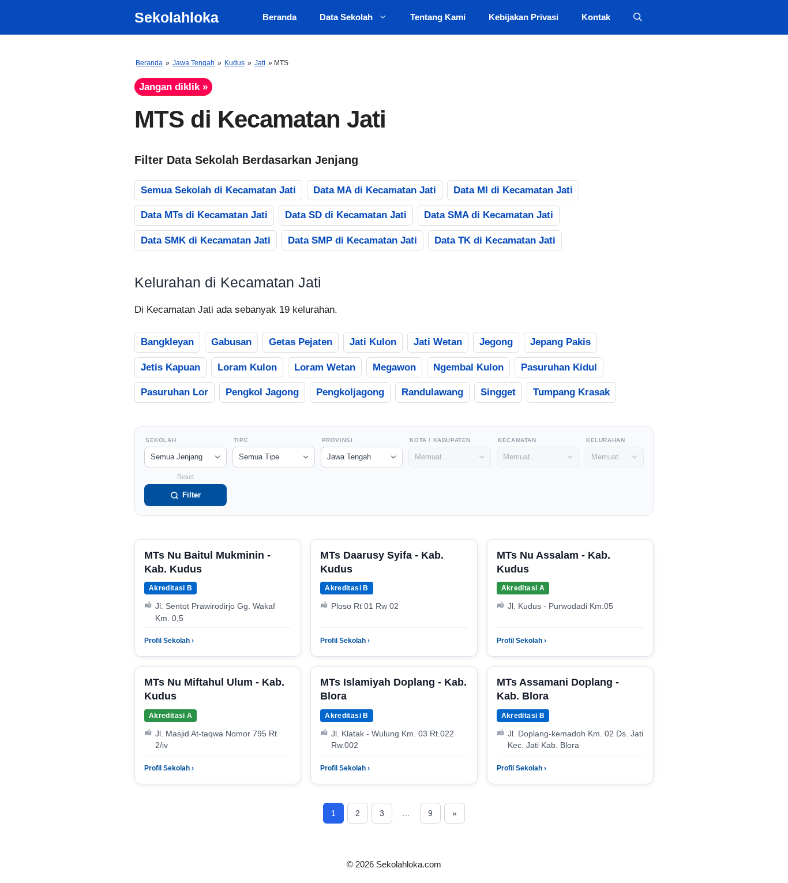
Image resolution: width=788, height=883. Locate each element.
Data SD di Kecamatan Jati (346, 214)
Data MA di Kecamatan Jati (374, 190)
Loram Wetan (324, 367)
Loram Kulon (247, 367)
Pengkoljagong (350, 392)
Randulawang (432, 392)
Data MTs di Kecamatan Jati (204, 214)
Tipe (241, 440)
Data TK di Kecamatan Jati (495, 240)
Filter (191, 495)
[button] (638, 17)
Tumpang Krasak (571, 392)
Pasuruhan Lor (174, 392)
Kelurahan (605, 440)
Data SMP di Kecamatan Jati (352, 240)
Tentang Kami (438, 17)
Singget (498, 392)
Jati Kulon (373, 341)
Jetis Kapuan (170, 367)
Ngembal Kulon (468, 367)
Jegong (496, 341)
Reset (185, 476)
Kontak (595, 17)
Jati (259, 63)
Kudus (234, 63)
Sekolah (160, 440)
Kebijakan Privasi (523, 17)
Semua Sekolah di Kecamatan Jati (218, 190)
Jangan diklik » (173, 86)
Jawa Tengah (193, 63)
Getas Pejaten (300, 341)
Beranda (279, 17)
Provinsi (337, 440)
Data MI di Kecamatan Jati (513, 190)
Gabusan (231, 341)
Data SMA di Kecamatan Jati (488, 214)
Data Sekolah (346, 17)
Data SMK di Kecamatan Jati (206, 240)
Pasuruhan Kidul (559, 367)
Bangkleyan (167, 341)
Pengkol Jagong (262, 392)
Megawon (394, 367)
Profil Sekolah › (169, 641)
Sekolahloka (176, 17)
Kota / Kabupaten (440, 440)
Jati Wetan (438, 341)
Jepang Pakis (560, 341)
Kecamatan (517, 440)
